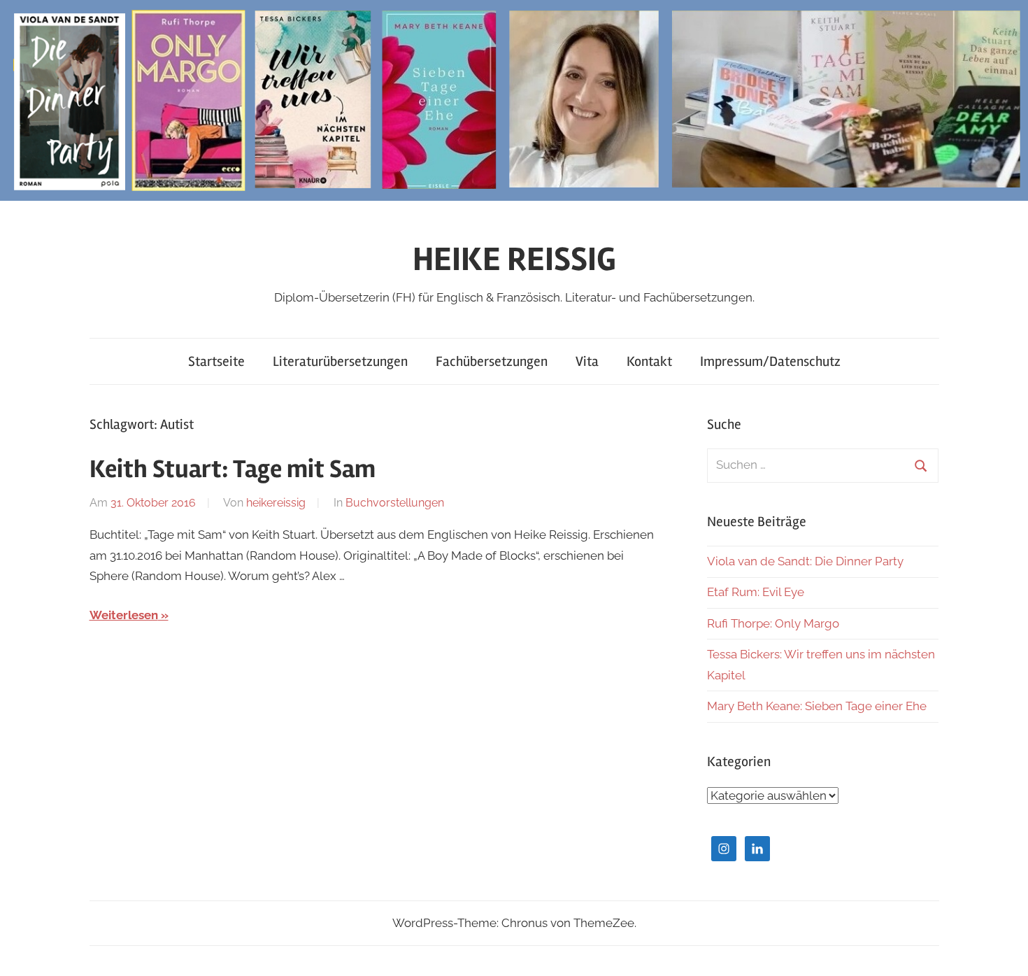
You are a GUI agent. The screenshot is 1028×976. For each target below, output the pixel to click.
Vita (587, 361)
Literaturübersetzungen (340, 361)
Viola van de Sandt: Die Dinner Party (805, 561)
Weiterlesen (124, 615)
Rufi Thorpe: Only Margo (773, 623)
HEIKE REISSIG (514, 259)
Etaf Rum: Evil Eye (755, 592)
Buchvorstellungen (394, 502)
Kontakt (649, 361)
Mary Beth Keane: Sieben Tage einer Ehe (817, 706)
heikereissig (276, 502)
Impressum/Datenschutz (770, 361)
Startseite (216, 361)
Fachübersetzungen (492, 361)
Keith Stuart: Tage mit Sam (233, 469)
